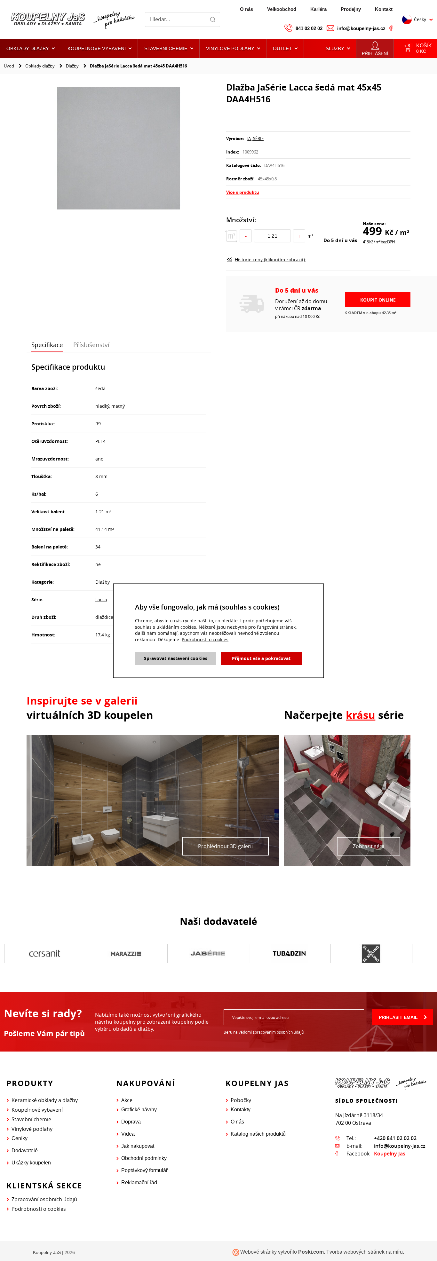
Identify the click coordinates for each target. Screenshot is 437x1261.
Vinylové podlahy (32, 1128)
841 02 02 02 (309, 28)
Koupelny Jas (389, 1153)
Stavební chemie (31, 1119)
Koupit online (378, 300)
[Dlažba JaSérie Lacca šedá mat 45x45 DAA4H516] (119, 149)
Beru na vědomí (264, 1032)
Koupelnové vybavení (37, 1109)
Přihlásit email (398, 1017)
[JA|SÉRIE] (207, 954)
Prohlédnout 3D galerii (225, 846)
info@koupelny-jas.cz (361, 28)
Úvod (9, 66)
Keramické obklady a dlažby (45, 1100)
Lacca (101, 599)
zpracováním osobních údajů (278, 1032)
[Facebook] (391, 28)
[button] (285, 48)
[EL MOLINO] (371, 954)
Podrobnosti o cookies (39, 1208)
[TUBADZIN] (289, 954)
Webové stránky (258, 1252)
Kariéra (318, 9)
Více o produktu (242, 192)
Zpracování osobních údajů (44, 1199)
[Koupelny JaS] (72, 19)
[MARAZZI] (126, 954)
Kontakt (384, 9)
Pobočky (241, 1100)
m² (310, 236)
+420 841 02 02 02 (395, 1138)
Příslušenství (91, 345)
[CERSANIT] (44, 954)
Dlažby (72, 66)
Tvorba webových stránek (355, 1252)
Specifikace (47, 345)
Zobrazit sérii (368, 846)
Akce (126, 1100)
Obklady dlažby (40, 66)
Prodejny (351, 9)
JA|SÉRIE (255, 138)
